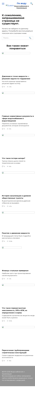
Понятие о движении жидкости (16, 233)
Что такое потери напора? (13, 158)
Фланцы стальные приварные (15, 271)
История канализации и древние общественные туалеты (16, 197)
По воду (21, 3)
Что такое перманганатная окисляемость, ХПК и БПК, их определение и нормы (14, 310)
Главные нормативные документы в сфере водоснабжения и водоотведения (18, 118)
